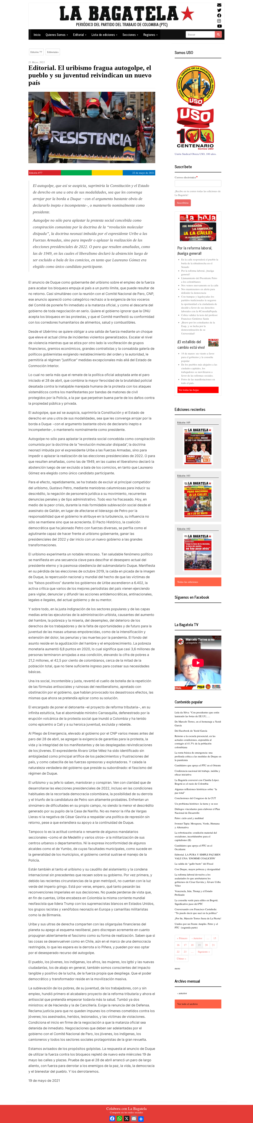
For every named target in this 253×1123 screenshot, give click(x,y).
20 (207, 945)
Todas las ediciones (187, 581)
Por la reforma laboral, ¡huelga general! (194, 250)
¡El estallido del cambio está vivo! (191, 344)
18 (193, 945)
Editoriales (53, 52)
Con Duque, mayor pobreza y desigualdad (197, 869)
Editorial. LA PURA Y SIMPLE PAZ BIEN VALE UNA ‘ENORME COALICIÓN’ (197, 856)
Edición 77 (36, 52)
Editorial (79, 34)
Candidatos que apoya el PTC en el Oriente (198, 765)
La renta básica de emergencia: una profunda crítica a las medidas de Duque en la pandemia (198, 756)
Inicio (37, 34)
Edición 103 (183, 475)
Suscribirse (183, 202)
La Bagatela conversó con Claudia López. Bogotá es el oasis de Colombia (197, 781)
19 (200, 945)
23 (186, 951)
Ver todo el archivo (187, 1004)
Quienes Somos (56, 34)
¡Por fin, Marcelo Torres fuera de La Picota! (198, 918)
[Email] (134, 1118)
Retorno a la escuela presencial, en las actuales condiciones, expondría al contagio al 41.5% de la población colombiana (195, 741)
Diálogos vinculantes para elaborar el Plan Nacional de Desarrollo (197, 810)
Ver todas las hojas (189, 390)
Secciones (129, 34)
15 (215, 938)
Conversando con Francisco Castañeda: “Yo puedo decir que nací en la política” (196, 910)
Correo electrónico (185, 177)
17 (186, 945)
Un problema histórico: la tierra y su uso (196, 803)
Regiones (149, 34)
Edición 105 (183, 422)
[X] (126, 1118)
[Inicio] (126, 16)
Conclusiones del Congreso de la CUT (195, 798)
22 (179, 951)
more (177, 968)
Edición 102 (183, 528)
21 (214, 945)
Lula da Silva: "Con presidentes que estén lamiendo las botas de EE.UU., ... (197, 714)
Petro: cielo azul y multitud (189, 818)
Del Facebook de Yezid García (191, 730)
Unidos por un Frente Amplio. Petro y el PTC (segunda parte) (196, 925)
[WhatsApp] (119, 1118)
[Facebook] (112, 1118)
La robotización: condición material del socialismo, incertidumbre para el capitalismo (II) (196, 836)
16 (179, 945)
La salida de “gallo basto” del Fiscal (194, 863)
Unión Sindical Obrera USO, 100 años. (196, 154)
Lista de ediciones (104, 34)
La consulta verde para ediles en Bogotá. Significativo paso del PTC (196, 902)
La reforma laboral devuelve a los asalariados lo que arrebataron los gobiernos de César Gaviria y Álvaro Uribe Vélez (198, 880)
